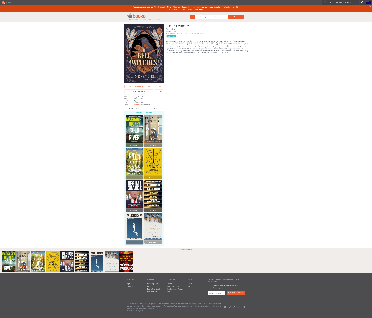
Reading (348, 2)
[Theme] (362, 2)
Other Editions (171, 36)
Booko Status (152, 292)
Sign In (8, 2)
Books (236, 17)
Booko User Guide (154, 289)
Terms (190, 286)
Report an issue (134, 108)
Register (130, 286)
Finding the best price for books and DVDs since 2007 (143, 19)
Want (130, 86)
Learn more (199, 9)
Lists (356, 2)
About (169, 284)
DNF (159, 86)
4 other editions (138, 104)
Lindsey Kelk (171, 31)
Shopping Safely (153, 284)
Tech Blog (175, 286)
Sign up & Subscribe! (235, 293)
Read (149, 86)
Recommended (186, 249)
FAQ (148, 286)
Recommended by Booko (144, 112)
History (339, 2)
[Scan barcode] (192, 17)
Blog (331, 2)
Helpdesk (154, 108)
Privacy (190, 284)
